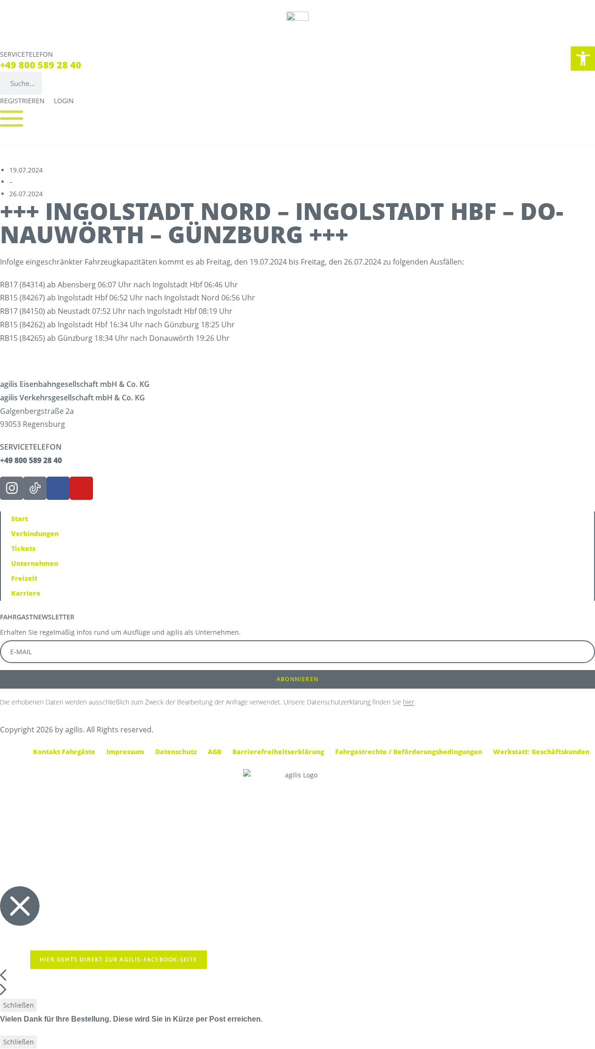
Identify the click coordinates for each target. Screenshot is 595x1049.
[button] (583, 58)
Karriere (25, 593)
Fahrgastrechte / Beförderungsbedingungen (408, 751)
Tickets (23, 548)
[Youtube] (81, 488)
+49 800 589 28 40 (40, 65)
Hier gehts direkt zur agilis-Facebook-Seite (119, 959)
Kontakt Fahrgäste (64, 751)
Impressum (125, 751)
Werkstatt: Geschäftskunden (541, 751)
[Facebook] (58, 488)
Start (19, 518)
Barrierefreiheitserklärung (278, 751)
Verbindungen (35, 533)
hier (408, 701)
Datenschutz (176, 751)
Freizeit (24, 578)
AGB (214, 751)
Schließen (18, 1005)
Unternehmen (34, 563)
